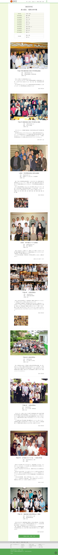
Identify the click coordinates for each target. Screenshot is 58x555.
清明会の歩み (23, 545)
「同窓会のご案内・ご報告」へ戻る (29, 536)
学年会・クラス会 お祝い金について (14, 544)
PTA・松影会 (40, 545)
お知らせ (29, 1)
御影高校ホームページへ (42, 544)
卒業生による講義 (31, 544)
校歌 (10, 545)
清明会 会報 (22, 544)
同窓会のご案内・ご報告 (40, 1)
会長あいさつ (34, 1)
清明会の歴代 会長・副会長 (32, 545)
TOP (26, 1)
